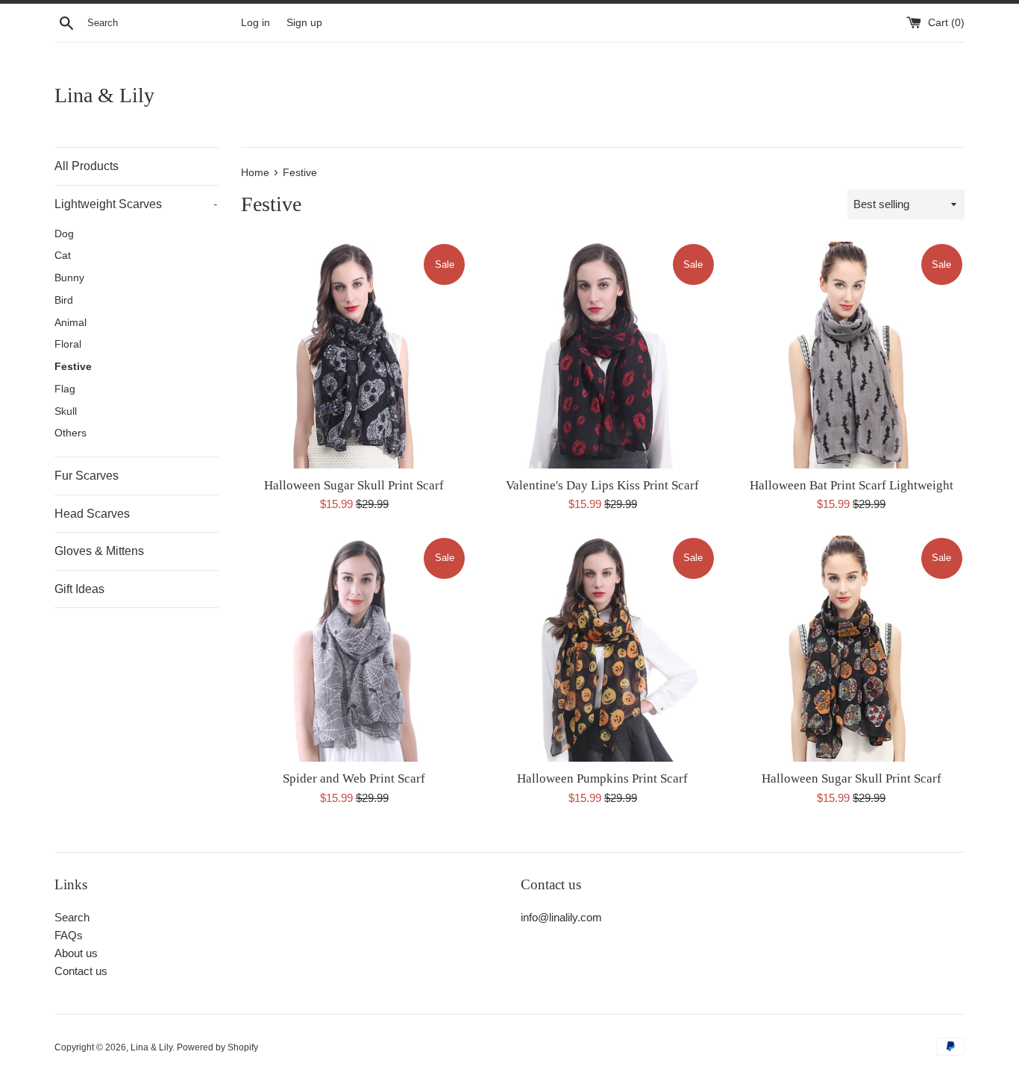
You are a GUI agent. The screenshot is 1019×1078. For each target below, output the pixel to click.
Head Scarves (92, 513)
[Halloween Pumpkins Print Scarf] (602, 649)
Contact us (80, 971)
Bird (63, 300)
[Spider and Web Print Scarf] (354, 649)
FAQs (68, 935)
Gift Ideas (79, 589)
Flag (64, 389)
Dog (64, 233)
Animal (70, 322)
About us (76, 953)
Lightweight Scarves (135, 204)
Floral (67, 344)
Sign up (304, 22)
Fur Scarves (86, 475)
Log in (255, 22)
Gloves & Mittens (99, 551)
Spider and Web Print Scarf (354, 778)
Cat (62, 255)
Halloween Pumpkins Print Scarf (602, 778)
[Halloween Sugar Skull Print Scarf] (354, 355)
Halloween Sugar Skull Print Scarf (354, 485)
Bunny (69, 277)
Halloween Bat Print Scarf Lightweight (851, 485)
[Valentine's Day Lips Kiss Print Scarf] (602, 355)
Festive (73, 366)
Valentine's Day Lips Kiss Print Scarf (602, 485)
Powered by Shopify (217, 1047)
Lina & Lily (104, 95)
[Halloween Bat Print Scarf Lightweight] (852, 355)
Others (70, 433)
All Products (86, 166)
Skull (65, 411)
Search (72, 917)
